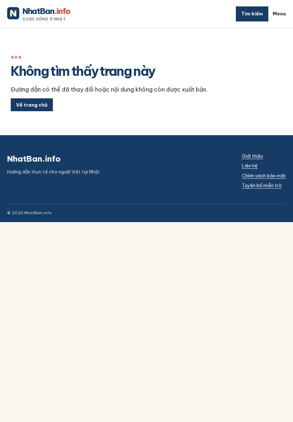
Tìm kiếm (252, 13)
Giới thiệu (252, 156)
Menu (279, 13)
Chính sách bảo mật (264, 175)
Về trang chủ (32, 105)
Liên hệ (250, 165)
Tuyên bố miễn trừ (262, 185)
